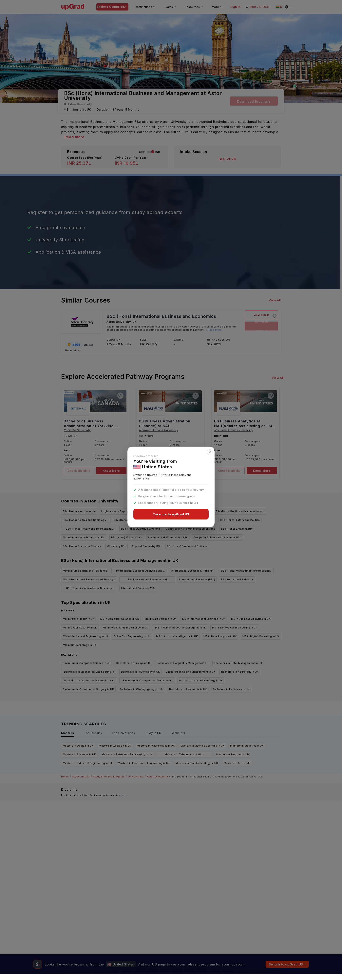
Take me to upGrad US (171, 514)
